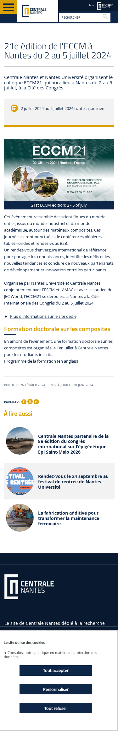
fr (90, 5)
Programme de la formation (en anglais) (41, 361)
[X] (29, 400)
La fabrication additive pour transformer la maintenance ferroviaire (68, 518)
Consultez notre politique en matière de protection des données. (50, 654)
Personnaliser (56, 689)
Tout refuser (55, 708)
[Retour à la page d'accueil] (37, 11)
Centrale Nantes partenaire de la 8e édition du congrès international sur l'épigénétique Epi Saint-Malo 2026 (73, 444)
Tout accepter (56, 670)
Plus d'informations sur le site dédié (43, 316)
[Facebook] (23, 401)
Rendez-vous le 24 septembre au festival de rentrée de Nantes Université (73, 482)
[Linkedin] (36, 401)
